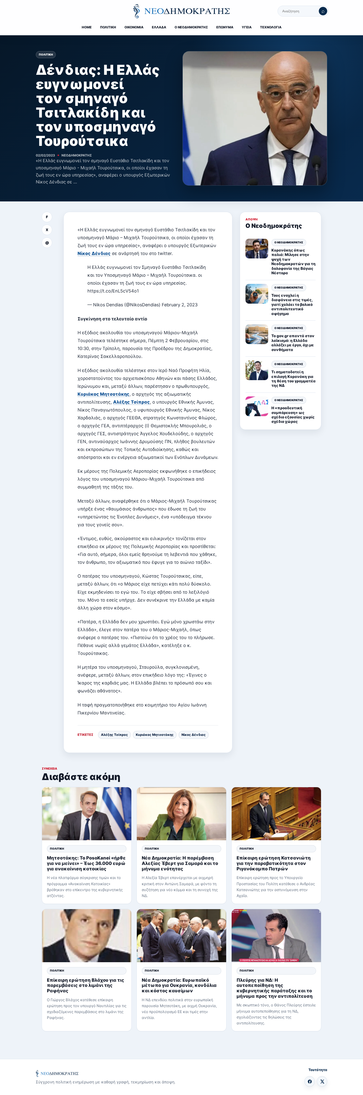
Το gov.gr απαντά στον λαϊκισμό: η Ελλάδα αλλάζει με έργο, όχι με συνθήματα (292, 342)
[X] (322, 1081)
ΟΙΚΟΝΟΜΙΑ (133, 27)
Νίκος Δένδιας (94, 253)
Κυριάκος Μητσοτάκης (103, 394)
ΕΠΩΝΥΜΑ (224, 27)
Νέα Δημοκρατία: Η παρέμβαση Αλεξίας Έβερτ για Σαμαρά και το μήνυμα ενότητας (180, 863)
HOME (87, 27)
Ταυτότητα (317, 1070)
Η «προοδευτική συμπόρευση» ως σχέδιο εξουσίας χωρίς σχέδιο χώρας (293, 414)
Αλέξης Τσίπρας (131, 402)
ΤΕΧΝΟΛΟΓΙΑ (271, 27)
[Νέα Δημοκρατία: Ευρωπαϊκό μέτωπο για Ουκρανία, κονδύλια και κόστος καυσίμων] (181, 935)
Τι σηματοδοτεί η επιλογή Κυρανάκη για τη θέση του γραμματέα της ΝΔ (293, 378)
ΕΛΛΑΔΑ (159, 27)
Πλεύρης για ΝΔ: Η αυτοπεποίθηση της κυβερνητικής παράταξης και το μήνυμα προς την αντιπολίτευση (275, 988)
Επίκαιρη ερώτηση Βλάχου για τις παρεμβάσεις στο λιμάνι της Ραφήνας (85, 985)
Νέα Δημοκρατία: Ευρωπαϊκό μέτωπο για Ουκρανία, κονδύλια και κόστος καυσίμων (179, 985)
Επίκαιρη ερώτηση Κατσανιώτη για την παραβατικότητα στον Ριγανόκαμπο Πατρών (274, 863)
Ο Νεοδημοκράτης (288, 242)
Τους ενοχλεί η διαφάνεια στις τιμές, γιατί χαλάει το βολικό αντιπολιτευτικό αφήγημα (292, 304)
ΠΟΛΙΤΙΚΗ (108, 27)
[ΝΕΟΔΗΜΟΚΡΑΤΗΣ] (181, 11)
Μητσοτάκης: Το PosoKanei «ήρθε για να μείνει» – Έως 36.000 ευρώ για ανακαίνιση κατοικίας (86, 863)
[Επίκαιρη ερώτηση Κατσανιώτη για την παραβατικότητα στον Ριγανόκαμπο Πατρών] (276, 813)
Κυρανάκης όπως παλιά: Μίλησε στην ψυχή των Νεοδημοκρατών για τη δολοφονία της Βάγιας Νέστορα (293, 261)
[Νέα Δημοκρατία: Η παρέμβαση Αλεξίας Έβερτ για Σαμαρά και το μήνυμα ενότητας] (181, 813)
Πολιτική (46, 54)
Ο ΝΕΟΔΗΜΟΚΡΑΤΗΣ (191, 27)
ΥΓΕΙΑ (247, 27)
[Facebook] (309, 1081)
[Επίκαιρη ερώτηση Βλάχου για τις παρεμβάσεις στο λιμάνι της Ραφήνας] (86, 935)
